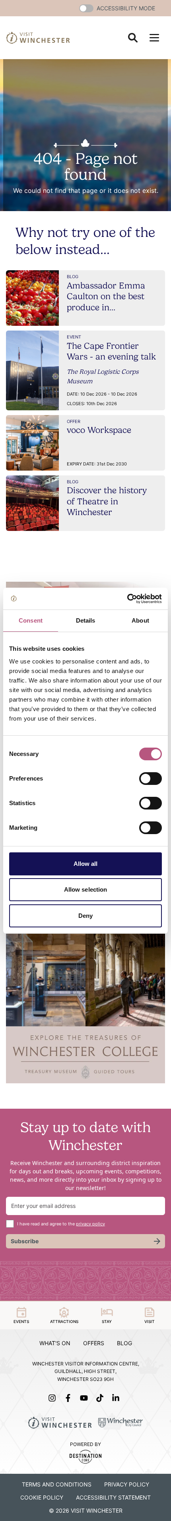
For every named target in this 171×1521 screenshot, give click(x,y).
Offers (93, 1343)
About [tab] (140, 620)
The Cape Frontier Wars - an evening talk (111, 351)
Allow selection (85, 889)
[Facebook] (69, 1398)
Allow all (86, 863)
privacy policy (90, 1224)
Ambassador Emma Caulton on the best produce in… (106, 296)
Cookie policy (41, 1497)
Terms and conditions (56, 1484)
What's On (54, 1343)
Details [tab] (85, 620)
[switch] (150, 778)
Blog (124, 1343)
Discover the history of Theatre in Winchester (107, 501)
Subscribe (25, 1241)
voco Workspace (99, 430)
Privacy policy (126, 1484)
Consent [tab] (31, 620)
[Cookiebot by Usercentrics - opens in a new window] (127, 599)
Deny (85, 915)
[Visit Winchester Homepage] (38, 37)
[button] (86, 8)
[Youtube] (85, 1398)
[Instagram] (53, 1398)
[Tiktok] (101, 1398)
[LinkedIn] (117, 1398)
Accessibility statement (113, 1497)
